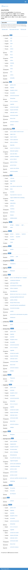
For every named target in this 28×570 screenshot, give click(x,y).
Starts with (5, 29)
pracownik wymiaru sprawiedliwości (17, 305)
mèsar (11, 242)
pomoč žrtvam (13, 165)
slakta (11, 227)
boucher (12, 236)
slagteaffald (12, 181)
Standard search (22, 22)
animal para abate (14, 115)
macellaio (12, 239)
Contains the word (15, 29)
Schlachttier (12, 98)
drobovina (12, 211)
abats (11, 189)
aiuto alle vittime (13, 153)
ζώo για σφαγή (14, 101)
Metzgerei (12, 434)
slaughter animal (13, 90)
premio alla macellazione (15, 463)
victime (11, 49)
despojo (12, 215)
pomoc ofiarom (13, 159)
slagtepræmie (13, 444)
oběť (11, 38)
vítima (11, 68)
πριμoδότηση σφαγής (15, 457)
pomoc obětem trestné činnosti (16, 131)
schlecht (12, 500)
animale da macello (14, 107)
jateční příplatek (13, 441)
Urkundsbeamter (13, 291)
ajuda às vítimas (13, 162)
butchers (18, 234)
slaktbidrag (12, 481)
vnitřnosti (12, 178)
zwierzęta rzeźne (13, 112)
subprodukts (12, 203)
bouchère (18, 236)
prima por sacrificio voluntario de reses (18, 478)
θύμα (11, 54)
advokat (12, 256)
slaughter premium (14, 446)
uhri (11, 46)
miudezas (12, 208)
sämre (11, 324)
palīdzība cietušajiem (14, 156)
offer (11, 41)
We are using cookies (5, 568)
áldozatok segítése (14, 151)
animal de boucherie (14, 95)
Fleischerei (12, 378)
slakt (22, 225)
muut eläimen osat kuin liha (16, 186)
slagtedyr (12, 87)
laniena (11, 381)
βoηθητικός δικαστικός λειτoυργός (18, 294)
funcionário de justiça (14, 308)
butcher (11, 234)
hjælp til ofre (12, 134)
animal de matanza (14, 121)
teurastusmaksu (13, 449)
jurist (17, 256)
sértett (11, 57)
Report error (5, 6)
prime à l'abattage (14, 452)
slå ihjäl (11, 225)
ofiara (11, 65)
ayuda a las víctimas (14, 168)
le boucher (12, 490)
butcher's (24, 234)
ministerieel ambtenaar (15, 280)
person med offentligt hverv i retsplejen (18, 277)
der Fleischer (13, 493)
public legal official (14, 283)
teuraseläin (12, 93)
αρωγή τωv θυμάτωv (15, 148)
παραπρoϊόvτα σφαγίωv (16, 194)
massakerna (12, 263)
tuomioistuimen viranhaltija (16, 285)
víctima (11, 75)
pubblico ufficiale (13, 300)
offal (11, 183)
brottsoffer (12, 78)
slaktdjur (12, 124)
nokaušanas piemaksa (15, 466)
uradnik (11, 311)
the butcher (12, 488)
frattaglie (12, 200)
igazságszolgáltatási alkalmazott (17, 297)
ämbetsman (12, 317)
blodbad (17, 225)
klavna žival (12, 118)
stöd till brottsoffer (14, 171)
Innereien (12, 191)
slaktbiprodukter (13, 218)
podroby (12, 205)
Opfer (11, 51)
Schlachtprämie (13, 455)
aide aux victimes (14, 142)
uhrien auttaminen (14, 139)
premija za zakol (13, 475)
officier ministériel (14, 288)
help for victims (13, 137)
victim (11, 43)
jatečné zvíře (13, 85)
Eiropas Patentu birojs (15, 302)
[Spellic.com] (3, 1)
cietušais (12, 63)
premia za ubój (13, 469)
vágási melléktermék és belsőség (17, 197)
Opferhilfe (12, 145)
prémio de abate (13, 471)
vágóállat (12, 104)
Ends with (24, 29)
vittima (11, 60)
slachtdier (12, 337)
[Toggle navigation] (25, 2)
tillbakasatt (12, 270)
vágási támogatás (14, 460)
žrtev (11, 71)
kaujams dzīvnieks (14, 109)
